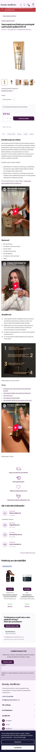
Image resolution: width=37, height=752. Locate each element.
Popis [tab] (3, 134)
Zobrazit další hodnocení (27, 553)
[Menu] (33, 5)
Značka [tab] (25, 134)
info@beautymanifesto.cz (14, 637)
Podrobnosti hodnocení (24, 29)
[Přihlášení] (20, 4)
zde (24, 737)
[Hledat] (24, 5)
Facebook (9, 728)
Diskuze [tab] (19, 134)
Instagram (9, 720)
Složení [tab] (31, 134)
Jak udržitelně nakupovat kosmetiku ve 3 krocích (17, 400)
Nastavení (18, 742)
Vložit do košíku (24, 118)
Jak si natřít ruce (7, 395)
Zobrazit (10, 589)
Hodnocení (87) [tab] (11, 134)
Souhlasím (18, 748)
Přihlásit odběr (7, 662)
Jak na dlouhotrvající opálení (11, 398)
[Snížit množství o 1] (4, 118)
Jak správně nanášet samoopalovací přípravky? (17, 393)
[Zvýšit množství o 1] (10, 118)
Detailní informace (6, 90)
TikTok (8, 724)
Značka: (8, 20)
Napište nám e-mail (12, 626)
